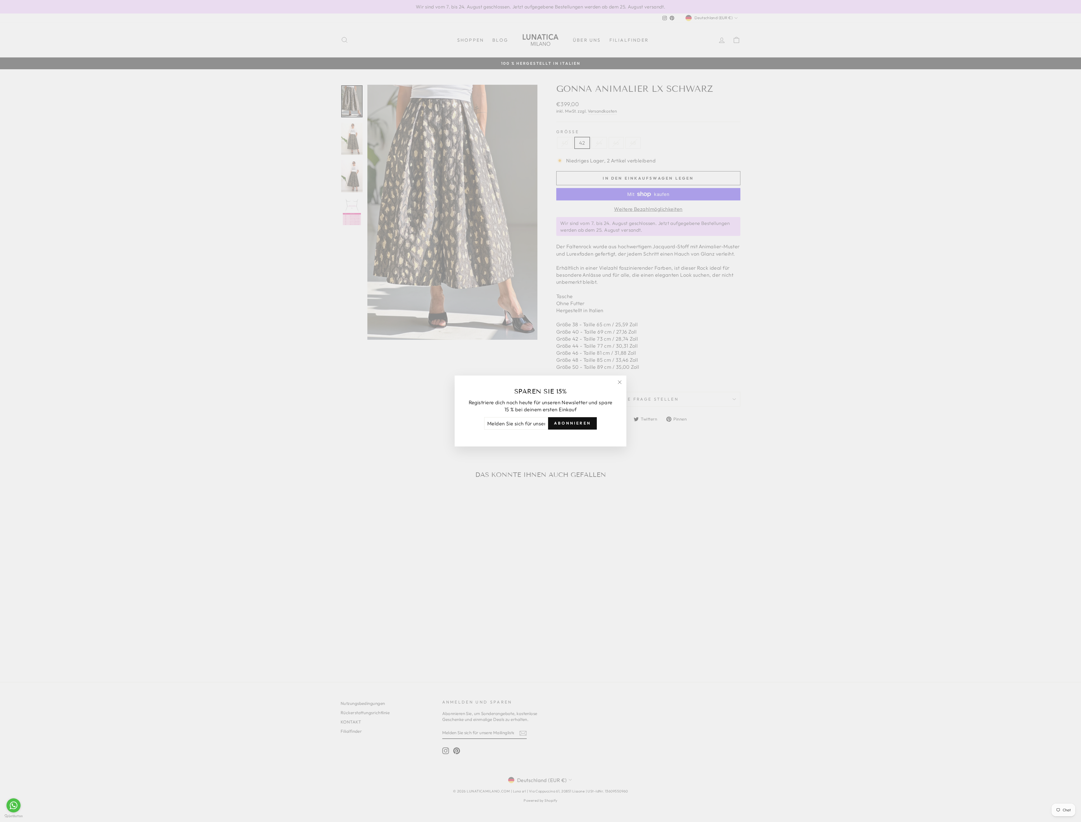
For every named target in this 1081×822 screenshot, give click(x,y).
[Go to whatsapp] (13, 805)
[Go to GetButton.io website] (14, 816)
